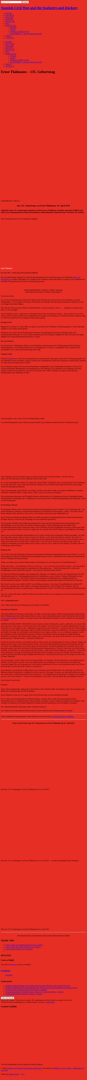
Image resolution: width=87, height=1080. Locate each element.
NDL (7, 24)
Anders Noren (13, 1074)
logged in (13, 964)
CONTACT (9, 38)
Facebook (5, 970)
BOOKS (13, 28)
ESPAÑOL (9, 19)
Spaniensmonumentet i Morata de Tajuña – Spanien (23, 994)
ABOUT (8, 36)
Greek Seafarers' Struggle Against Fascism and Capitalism (26, 990)
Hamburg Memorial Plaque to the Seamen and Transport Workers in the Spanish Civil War (37, 986)
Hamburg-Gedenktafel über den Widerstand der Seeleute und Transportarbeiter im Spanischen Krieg (41, 988)
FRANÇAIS (10, 21)
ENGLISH (9, 17)
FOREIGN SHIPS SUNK (19, 32)
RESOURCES (10, 26)
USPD (10, 359)
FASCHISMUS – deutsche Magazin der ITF (26, 34)
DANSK (8, 13)
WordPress (56, 1068)
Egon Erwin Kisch (10, 618)
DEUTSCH (9, 15)
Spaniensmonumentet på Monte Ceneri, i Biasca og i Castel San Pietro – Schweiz (34, 992)
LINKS (12, 30)
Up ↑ (23, 1074)
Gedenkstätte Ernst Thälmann (63, 717)
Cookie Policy (50, 1002)
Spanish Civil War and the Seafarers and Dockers (39, 8)
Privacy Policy (66, 1068)
